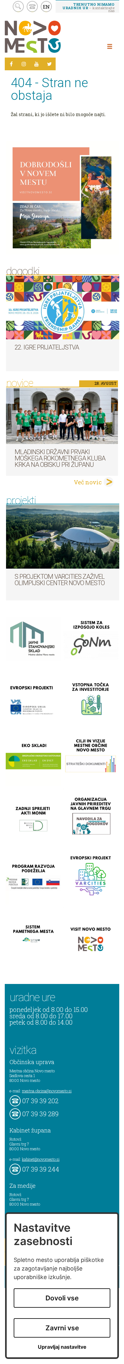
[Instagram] (23, 64)
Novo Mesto (48, 37)
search (18, 6)
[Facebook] (11, 64)
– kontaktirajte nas (88, 7)
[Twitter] (49, 64)
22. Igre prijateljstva (47, 347)
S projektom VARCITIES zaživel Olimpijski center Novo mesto (60, 580)
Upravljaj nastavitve (62, 1347)
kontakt (32, 6)
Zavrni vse (62, 1328)
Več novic (88, 482)
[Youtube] (36, 64)
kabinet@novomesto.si (40, 1159)
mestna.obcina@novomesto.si (47, 1090)
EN (46, 6)
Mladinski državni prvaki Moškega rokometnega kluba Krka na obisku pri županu (60, 458)
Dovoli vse (62, 1298)
